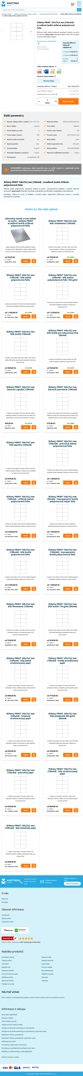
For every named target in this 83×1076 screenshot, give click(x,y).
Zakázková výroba (47, 974)
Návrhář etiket (48, 81)
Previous (2, 31)
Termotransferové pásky (10, 974)
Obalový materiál (47, 960)
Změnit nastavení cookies (10, 1057)
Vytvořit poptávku (72, 884)
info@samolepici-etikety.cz (51, 881)
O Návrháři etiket (7, 922)
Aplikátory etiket (7, 977)
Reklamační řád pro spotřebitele (12, 1035)
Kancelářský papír (47, 970)
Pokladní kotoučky (8, 984)
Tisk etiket (5, 964)
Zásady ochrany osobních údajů (12, 1024)
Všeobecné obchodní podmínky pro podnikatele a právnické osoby (24, 1031)
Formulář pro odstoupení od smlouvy (14, 1045)
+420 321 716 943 (30, 881)
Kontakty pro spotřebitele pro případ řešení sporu (18, 1048)
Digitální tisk (6, 967)
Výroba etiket (6, 918)
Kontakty (5, 902)
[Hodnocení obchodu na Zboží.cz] (10, 940)
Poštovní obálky (47, 967)
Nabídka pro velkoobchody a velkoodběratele (17, 1051)
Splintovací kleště (8, 980)
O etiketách (6, 915)
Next (31, 31)
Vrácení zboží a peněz (9, 1021)
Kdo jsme (5, 899)
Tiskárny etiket (7, 960)
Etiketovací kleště (8, 970)
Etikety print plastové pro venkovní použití (25, 14)
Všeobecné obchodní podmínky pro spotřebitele (18, 1028)
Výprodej (45, 977)
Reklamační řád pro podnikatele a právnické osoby (18, 1038)
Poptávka (45, 980)
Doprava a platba (7, 1018)
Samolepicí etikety (6, 14)
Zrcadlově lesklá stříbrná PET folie (48, 14)
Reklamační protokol (9, 1041)
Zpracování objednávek (9, 1014)
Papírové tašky (46, 957)
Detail (26, 261)
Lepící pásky (46, 964)
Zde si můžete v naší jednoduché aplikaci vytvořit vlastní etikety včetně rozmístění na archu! (33, 997)
